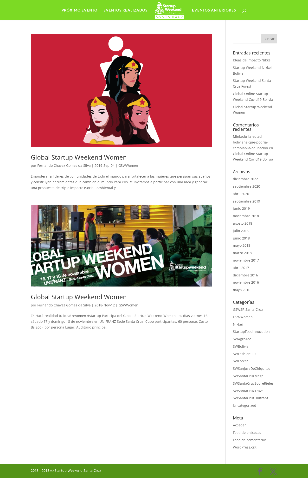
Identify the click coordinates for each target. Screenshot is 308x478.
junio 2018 (241, 238)
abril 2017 (241, 267)
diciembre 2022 (245, 179)
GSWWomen (128, 165)
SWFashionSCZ (245, 354)
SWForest (240, 361)
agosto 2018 (242, 223)
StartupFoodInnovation (251, 331)
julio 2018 (241, 230)
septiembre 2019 (246, 201)
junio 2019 (241, 208)
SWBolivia (241, 346)
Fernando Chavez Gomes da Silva (64, 165)
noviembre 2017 (246, 260)
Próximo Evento (79, 10)
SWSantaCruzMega (248, 376)
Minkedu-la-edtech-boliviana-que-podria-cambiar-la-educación (250, 142)
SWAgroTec (242, 339)
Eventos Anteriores (214, 10)
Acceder (239, 425)
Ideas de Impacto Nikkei (252, 60)
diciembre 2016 (245, 275)
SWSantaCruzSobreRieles (253, 383)
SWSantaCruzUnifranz (251, 398)
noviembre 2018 (246, 216)
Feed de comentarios (250, 440)
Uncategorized (244, 405)
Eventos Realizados (125, 10)
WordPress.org (245, 447)
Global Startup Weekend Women (79, 157)
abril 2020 (241, 193)
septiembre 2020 (246, 186)
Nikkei (238, 324)
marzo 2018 (242, 253)
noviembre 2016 (246, 282)
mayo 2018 (241, 245)
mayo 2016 (241, 289)
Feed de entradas (247, 432)
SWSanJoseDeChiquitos (251, 368)
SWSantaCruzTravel (248, 390)
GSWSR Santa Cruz (248, 309)
